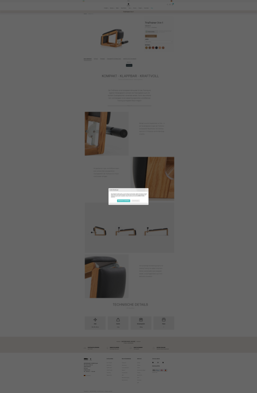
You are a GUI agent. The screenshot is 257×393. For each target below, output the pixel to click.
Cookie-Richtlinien (141, 194)
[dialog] (128, 196)
